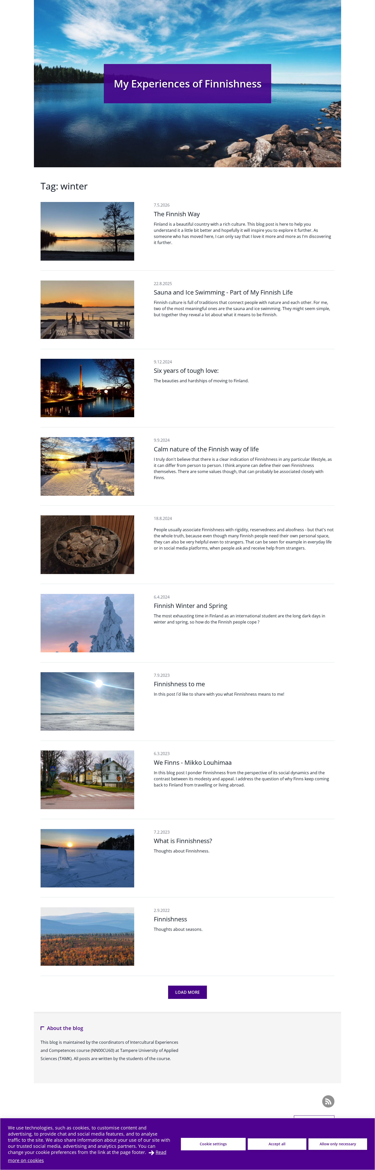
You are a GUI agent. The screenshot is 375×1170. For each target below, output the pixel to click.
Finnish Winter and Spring (190, 605)
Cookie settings (213, 1143)
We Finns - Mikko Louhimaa (193, 762)
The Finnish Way (177, 214)
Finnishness (170, 919)
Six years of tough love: (186, 370)
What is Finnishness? (183, 840)
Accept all (277, 1143)
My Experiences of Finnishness (187, 84)
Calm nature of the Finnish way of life (206, 449)
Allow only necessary (338, 1143)
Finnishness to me (179, 684)
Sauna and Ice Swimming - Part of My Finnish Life (223, 292)
